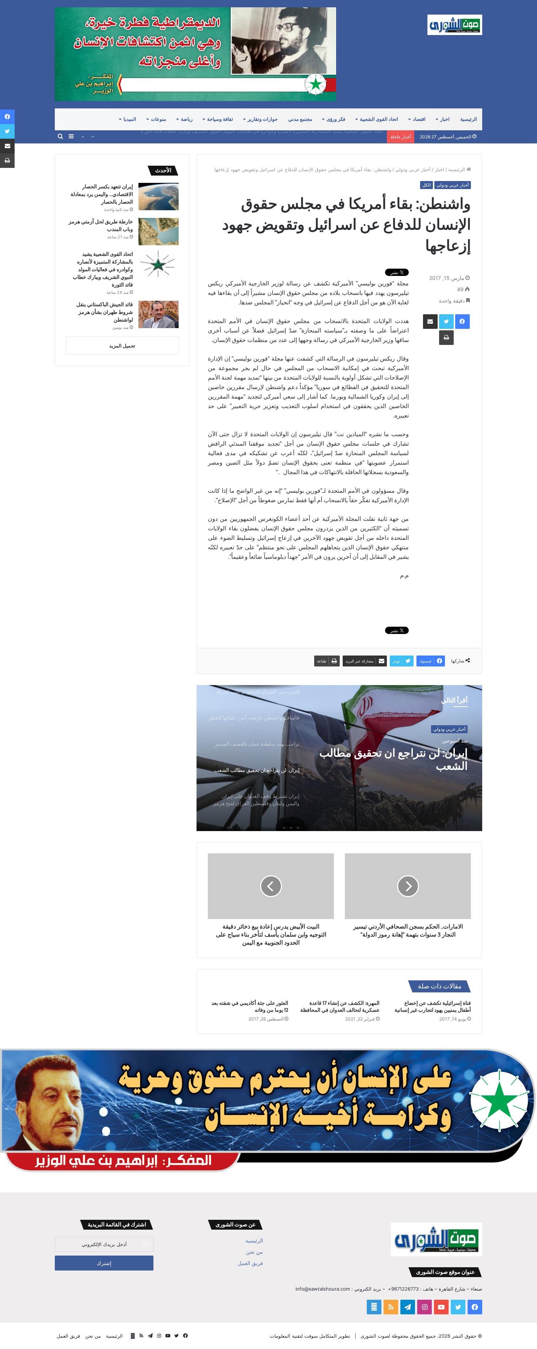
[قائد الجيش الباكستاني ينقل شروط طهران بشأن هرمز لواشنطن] (158, 314)
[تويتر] (446, 321)
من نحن (254, 1252)
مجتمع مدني (300, 119)
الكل (426, 185)
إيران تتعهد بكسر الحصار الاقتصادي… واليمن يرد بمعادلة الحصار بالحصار (102, 194)
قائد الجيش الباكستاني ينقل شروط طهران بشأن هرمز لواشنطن (318, 136)
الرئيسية (468, 119)
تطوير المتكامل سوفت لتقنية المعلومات (310, 1336)
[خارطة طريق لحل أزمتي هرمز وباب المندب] (158, 231)
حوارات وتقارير (263, 119)
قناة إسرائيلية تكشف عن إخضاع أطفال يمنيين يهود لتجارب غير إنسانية (433, 1006)
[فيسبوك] (462, 321)
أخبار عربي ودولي (413, 169)
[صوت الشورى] (454, 25)
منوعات (158, 119)
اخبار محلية (455, 729)
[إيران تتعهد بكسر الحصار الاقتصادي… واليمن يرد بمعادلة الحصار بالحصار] (158, 196)
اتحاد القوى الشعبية (379, 119)
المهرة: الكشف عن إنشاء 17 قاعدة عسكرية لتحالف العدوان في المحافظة (340, 1006)
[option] (339, 758)
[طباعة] (446, 337)
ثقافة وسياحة (220, 119)
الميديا (129, 119)
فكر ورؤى (336, 119)
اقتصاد (419, 119)
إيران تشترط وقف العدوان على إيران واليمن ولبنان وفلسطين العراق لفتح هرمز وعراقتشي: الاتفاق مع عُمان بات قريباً (398, 759)
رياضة (187, 119)
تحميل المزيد (122, 346)
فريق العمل (250, 1263)
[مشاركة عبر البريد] (430, 321)
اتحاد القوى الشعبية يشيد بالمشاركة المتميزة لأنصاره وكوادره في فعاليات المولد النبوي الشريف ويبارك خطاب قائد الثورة (103, 269)
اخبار (445, 119)
